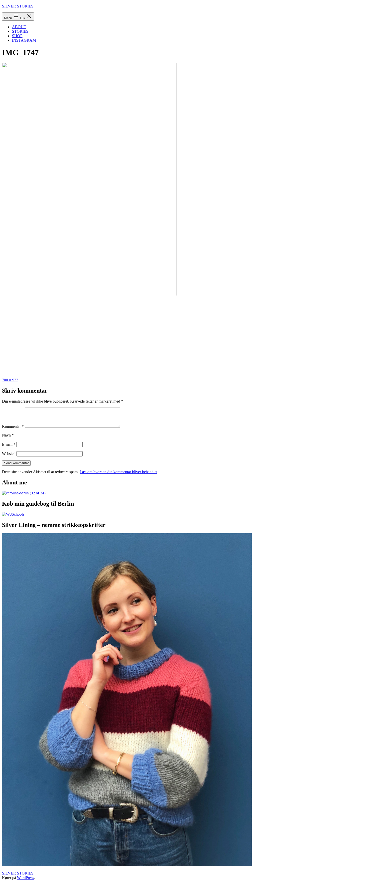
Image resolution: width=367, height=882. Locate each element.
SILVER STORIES (17, 6)
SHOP (17, 36)
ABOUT (19, 27)
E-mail (8, 444)
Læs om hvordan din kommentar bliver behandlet (118, 472)
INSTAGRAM (24, 40)
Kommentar (13, 426)
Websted (8, 453)
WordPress (25, 878)
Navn (8, 435)
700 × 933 (10, 380)
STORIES (20, 31)
